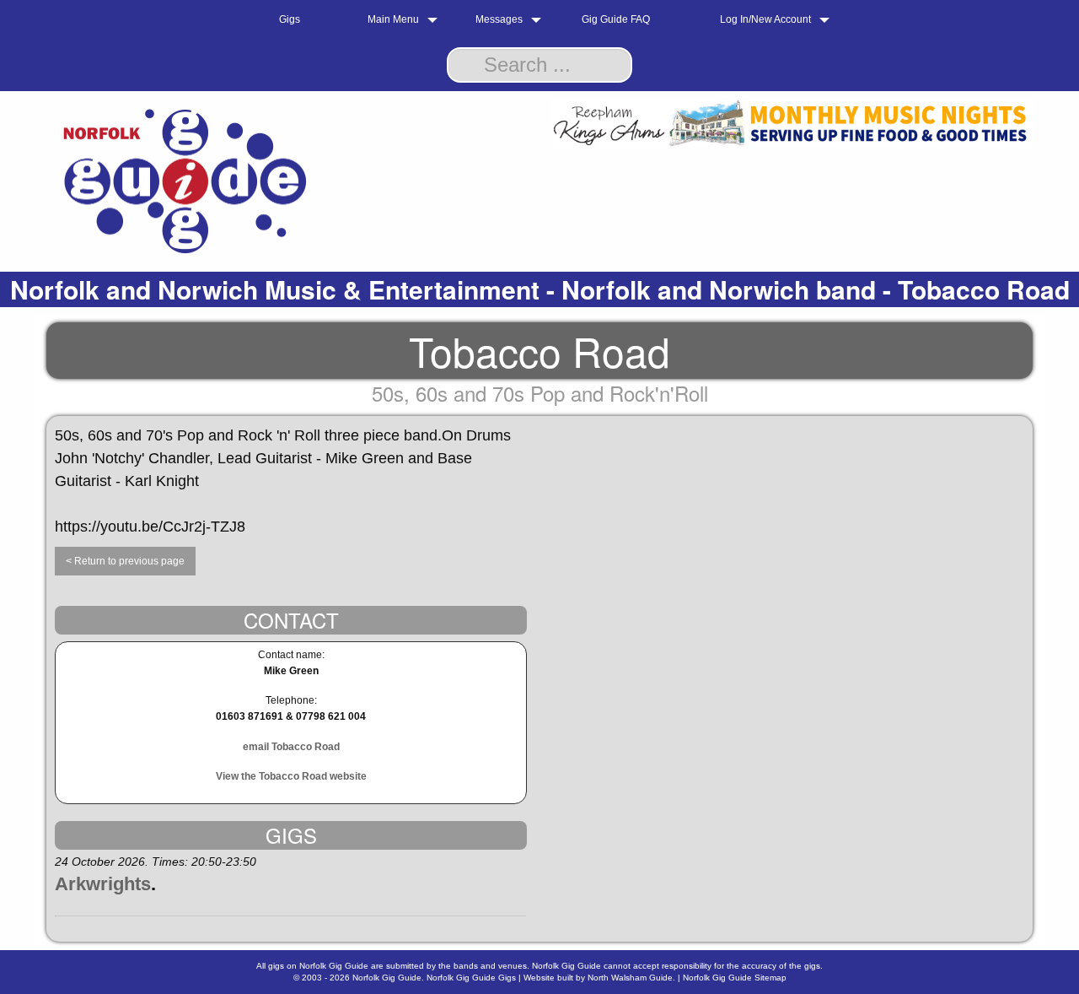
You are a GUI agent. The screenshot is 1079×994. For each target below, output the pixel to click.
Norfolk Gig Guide (386, 977)
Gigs (289, 19)
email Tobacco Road (291, 747)
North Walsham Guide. (631, 977)
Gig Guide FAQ (616, 19)
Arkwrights (103, 883)
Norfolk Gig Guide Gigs (471, 977)
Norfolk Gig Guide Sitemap (734, 977)
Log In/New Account (765, 19)
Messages (499, 19)
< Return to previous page (125, 561)
